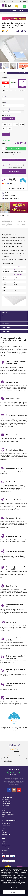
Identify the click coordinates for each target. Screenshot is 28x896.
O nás (3, 843)
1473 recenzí (16, 751)
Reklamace (4, 827)
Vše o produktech (6, 803)
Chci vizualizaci (14, 171)
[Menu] (23, 1)
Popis (3, 230)
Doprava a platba (6, 825)
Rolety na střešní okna (18, 266)
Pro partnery (4, 850)
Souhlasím (14, 892)
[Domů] (2, 13)
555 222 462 (10, 179)
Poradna (4, 810)
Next (17, 66)
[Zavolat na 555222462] (7, 1)
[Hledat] (5, 1)
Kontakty (4, 841)
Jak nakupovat (11, 72)
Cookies (4, 830)
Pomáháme (4, 847)
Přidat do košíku (16, 148)
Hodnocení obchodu (6, 845)
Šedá (14, 269)
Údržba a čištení (6, 327)
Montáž (23, 72)
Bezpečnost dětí (6, 331)
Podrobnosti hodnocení (7, 33)
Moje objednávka (6, 834)
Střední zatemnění (17, 274)
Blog (3, 816)
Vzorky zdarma (5, 799)
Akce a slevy (5, 832)
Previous (1, 66)
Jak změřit (18, 72)
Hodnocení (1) (14, 320)
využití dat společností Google (13, 883)
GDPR (3, 828)
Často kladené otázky (7, 812)
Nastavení (14, 887)
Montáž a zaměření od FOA (8, 814)
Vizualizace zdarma (6, 801)
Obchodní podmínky (6, 823)
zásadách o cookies (10, 882)
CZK (10, 1)
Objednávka (3, 72)
